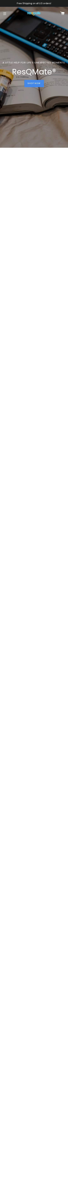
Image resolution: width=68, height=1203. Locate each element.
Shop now (34, 83)
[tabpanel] (34, 74)
